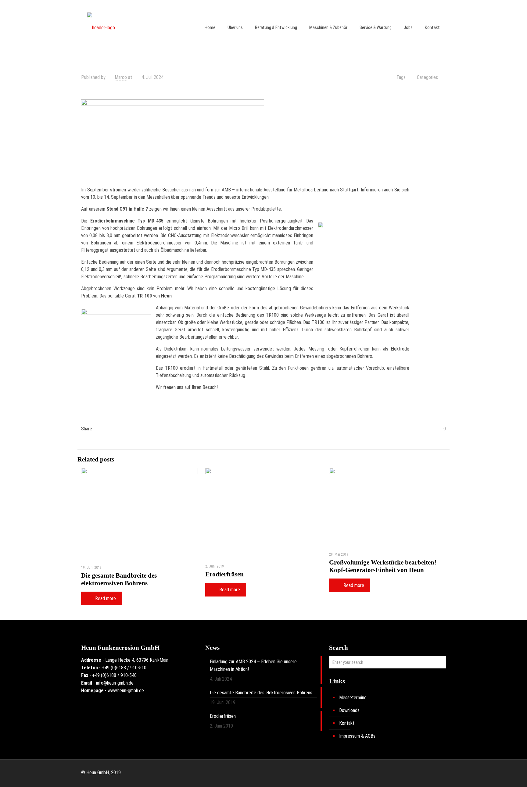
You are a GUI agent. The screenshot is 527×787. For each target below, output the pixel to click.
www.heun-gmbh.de (126, 690)
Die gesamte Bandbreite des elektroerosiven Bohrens (119, 579)
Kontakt (346, 723)
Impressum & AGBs (357, 736)
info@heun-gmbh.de (115, 683)
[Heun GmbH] (101, 27)
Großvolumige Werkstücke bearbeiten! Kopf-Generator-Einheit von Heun (382, 566)
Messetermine (353, 697)
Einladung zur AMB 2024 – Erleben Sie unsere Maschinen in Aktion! (253, 665)
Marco (121, 77)
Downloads (349, 710)
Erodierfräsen (224, 574)
